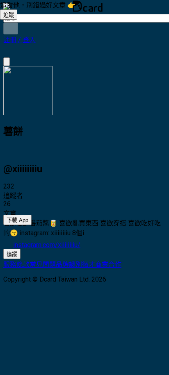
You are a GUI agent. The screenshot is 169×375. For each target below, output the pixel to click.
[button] (19, 40)
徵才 (88, 264)
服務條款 (16, 264)
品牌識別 (69, 264)
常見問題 (43, 264)
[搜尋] (10, 28)
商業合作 (108, 264)
